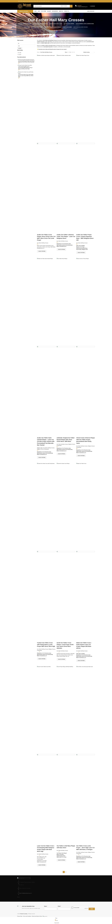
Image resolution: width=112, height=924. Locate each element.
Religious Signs (40, 447)
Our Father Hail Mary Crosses (42, 242)
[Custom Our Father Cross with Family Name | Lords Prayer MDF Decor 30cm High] (26, 72)
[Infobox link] (81, 6)
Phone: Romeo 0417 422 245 (24, 888)
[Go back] (26, 20)
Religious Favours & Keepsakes (43, 449)
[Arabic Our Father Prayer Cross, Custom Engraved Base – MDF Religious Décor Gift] (85, 98)
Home (38, 52)
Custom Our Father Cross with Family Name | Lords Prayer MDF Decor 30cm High (25, 75)
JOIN (92, 909)
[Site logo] (24, 6)
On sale (19, 52)
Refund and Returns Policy (37, 916)
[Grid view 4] (81, 52)
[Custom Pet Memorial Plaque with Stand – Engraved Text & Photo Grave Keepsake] (26, 59)
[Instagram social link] (20, 899)
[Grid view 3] (79, 52)
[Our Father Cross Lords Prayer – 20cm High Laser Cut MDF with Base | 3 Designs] (85, 709)
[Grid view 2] (77, 52)
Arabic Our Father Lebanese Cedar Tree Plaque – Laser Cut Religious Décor (66, 236)
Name (45, 906)
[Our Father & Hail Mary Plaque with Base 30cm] (66, 709)
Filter (19, 48)
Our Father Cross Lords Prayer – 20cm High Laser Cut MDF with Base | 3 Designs (85, 847)
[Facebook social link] (18, 899)
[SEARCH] (71, 6)
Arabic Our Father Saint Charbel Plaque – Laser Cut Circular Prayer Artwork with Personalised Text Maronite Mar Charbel (45, 441)
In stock (19, 54)
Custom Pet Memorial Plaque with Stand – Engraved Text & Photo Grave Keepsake (26, 61)
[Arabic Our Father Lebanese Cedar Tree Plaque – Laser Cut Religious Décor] (66, 98)
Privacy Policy (19, 916)
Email (59, 906)
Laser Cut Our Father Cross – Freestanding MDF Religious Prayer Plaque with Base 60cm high (25, 67)
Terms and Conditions (27, 916)
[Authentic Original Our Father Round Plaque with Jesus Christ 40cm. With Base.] (66, 301)
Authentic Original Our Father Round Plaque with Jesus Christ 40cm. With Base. (66, 439)
